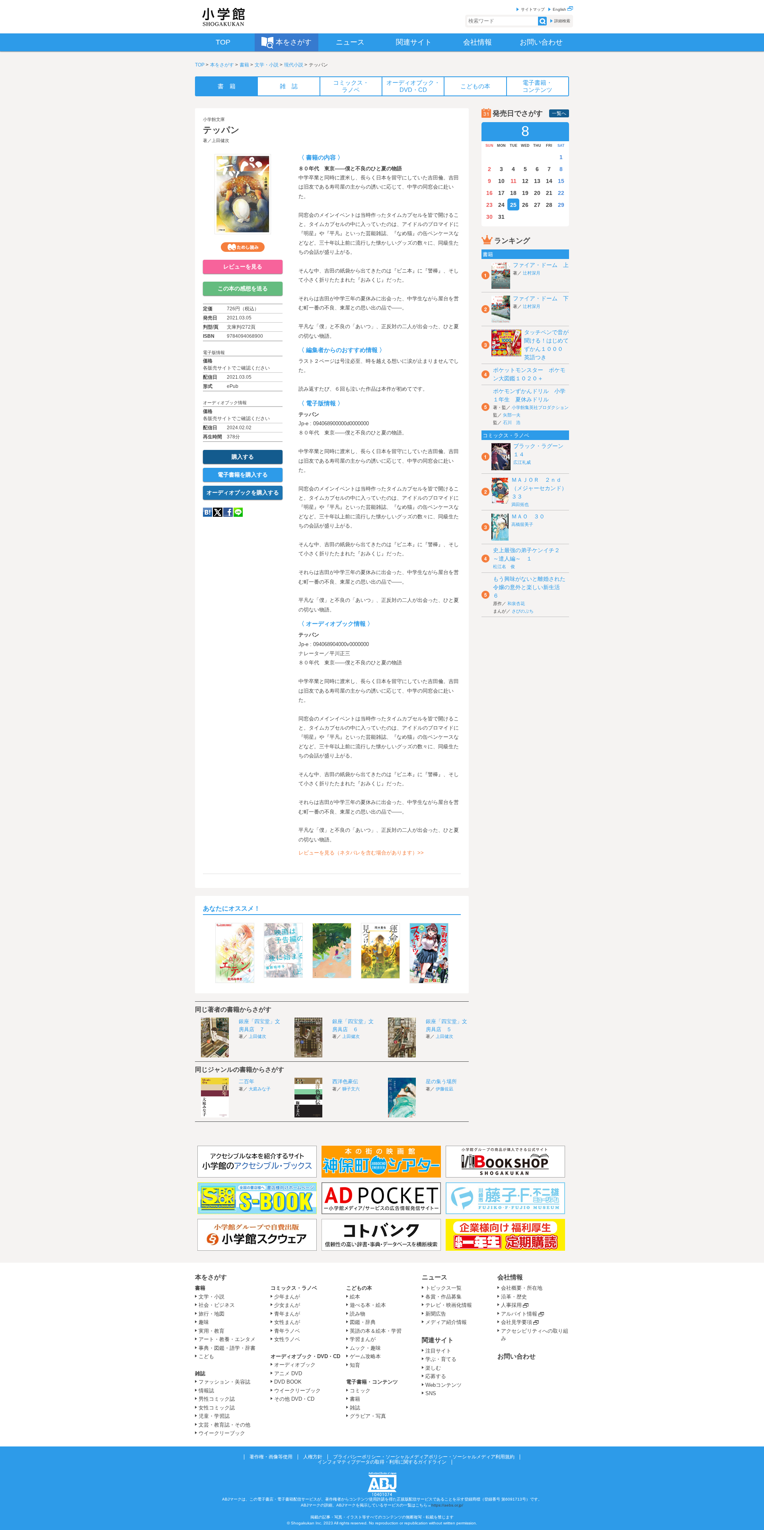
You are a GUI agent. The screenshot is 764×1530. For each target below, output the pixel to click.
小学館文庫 (214, 119)
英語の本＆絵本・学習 (375, 1331)
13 (537, 181)
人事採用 (511, 1305)
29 (561, 205)
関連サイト (438, 1340)
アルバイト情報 (519, 1314)
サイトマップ (533, 9)
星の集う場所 (441, 1081)
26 (525, 205)
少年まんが (287, 1297)
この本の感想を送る (243, 288)
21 (549, 193)
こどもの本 (359, 1288)
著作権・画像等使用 (270, 1457)
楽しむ (433, 1368)
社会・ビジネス (217, 1305)
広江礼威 (522, 462)
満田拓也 (520, 504)
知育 (355, 1365)
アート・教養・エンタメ (227, 1339)
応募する (435, 1376)
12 (525, 181)
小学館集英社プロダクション (540, 407)
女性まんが (287, 1322)
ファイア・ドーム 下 (541, 298)
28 (549, 205)
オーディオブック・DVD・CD (305, 1356)
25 (513, 205)
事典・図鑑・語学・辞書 (227, 1348)
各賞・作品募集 (443, 1297)
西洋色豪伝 (345, 1081)
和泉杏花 (516, 603)
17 (501, 193)
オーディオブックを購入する (243, 492)
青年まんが (287, 1314)
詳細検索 (562, 21)
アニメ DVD (288, 1373)
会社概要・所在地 (521, 1288)
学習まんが (365, 1339)
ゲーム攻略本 (365, 1356)
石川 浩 (511, 422)
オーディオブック (295, 1365)
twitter (217, 512)
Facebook (228, 512)
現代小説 (293, 65)
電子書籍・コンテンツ (372, 1382)
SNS (430, 1393)
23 (489, 205)
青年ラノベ (287, 1331)
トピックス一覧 (443, 1288)
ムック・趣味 (365, 1348)
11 (513, 181)
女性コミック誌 (217, 1408)
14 (549, 181)
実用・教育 (211, 1331)
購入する (243, 457)
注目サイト (438, 1351)
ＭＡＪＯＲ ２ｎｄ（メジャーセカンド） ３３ (542, 488)
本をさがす (222, 65)
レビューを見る (242, 266)
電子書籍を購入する (243, 474)
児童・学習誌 (214, 1416)
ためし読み (243, 247)
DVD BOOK (288, 1382)
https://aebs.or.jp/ (447, 1505)
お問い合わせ (516, 1356)
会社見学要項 (516, 1322)
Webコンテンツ (443, 1385)
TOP (200, 65)
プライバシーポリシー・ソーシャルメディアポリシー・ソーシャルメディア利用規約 (424, 1457)
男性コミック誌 (217, 1399)
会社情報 (510, 1277)
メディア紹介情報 (446, 1322)
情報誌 (206, 1391)
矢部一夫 (511, 415)
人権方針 (312, 1457)
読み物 (357, 1314)
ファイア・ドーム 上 (541, 265)
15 (561, 181)
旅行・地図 (211, 1314)
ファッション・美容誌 (224, 1382)
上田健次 (220, 140)
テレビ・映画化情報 (448, 1305)
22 (561, 193)
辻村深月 (531, 273)
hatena (207, 512)
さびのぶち (523, 611)
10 (501, 181)
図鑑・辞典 (363, 1322)
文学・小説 (267, 65)
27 (537, 205)
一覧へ (559, 113)
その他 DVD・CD (294, 1399)
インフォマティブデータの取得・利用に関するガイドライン (382, 1462)
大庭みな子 (260, 1088)
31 (501, 217)
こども (206, 1356)
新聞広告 (435, 1314)
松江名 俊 (504, 566)
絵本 (355, 1297)
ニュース (434, 1277)
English (560, 9)
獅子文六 (351, 1088)
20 (537, 193)
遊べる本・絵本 (368, 1305)
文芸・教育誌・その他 (224, 1425)
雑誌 (200, 1373)
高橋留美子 (522, 524)
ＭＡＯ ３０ (528, 516)
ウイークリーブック (222, 1433)
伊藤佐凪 (444, 1088)
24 (501, 205)
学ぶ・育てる (440, 1359)
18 (513, 193)
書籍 (244, 65)
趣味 (204, 1322)
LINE (238, 512)
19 (525, 193)
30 (489, 217)
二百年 (246, 1081)
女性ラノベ (287, 1339)
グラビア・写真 (368, 1416)
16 (489, 193)
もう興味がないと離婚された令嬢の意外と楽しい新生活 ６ (529, 587)
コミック (360, 1391)
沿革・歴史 (514, 1297)
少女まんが (287, 1305)
